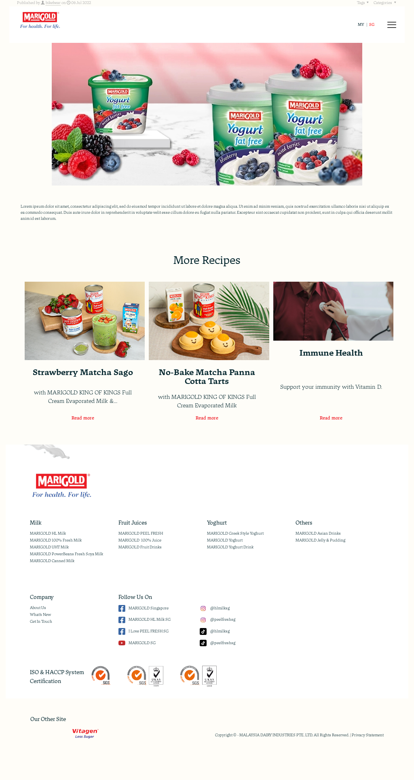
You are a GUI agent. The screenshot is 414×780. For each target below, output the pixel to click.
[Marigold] (39, 20)
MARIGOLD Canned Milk (52, 561)
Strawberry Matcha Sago (83, 372)
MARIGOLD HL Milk (48, 533)
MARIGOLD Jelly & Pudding (320, 540)
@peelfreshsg (222, 619)
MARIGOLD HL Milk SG (150, 619)
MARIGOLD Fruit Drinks (140, 547)
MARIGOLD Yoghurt (225, 540)
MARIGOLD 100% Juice (139, 540)
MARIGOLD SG (142, 643)
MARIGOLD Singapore (149, 608)
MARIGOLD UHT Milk (49, 547)
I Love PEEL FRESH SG (149, 631)
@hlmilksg (219, 608)
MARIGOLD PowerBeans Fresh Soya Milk (66, 554)
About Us (38, 607)
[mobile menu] (392, 25)
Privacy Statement (368, 735)
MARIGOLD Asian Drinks (318, 533)
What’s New (40, 614)
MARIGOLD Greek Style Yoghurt (235, 533)
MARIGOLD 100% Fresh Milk (56, 540)
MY (361, 24)
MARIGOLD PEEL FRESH (140, 533)
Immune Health (331, 353)
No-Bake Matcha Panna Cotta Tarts (207, 376)
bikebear (53, 2)
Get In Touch (41, 621)
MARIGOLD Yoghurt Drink (230, 547)
